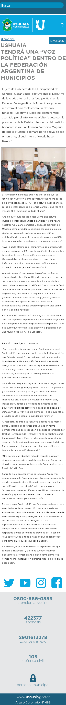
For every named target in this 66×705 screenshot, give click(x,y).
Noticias (9, 38)
